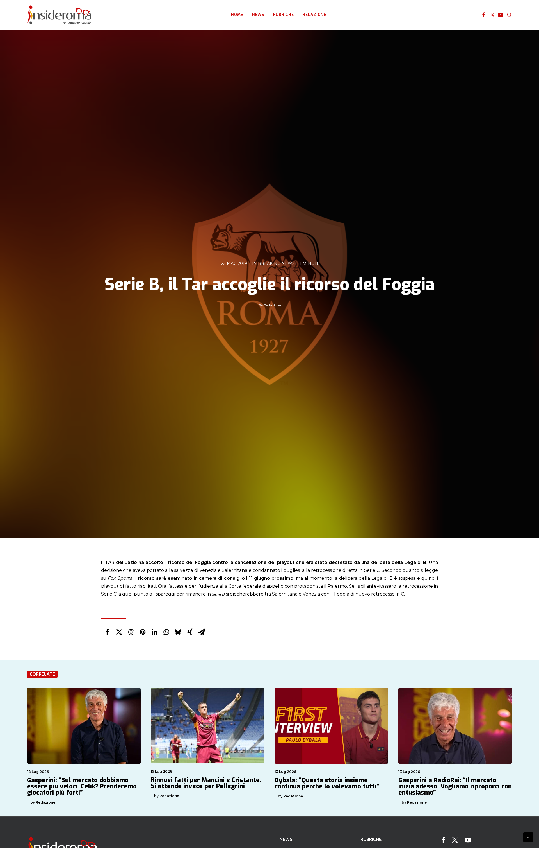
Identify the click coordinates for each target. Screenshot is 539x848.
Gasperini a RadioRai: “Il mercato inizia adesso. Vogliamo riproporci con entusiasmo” (455, 786)
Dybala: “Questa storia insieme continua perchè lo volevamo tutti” (327, 783)
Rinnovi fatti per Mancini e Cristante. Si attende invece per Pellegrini (206, 783)
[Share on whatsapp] (166, 632)
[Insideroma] (59, 15)
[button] (483, 15)
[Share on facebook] (107, 632)
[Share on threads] (130, 632)
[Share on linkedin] (154, 632)
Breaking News (276, 263)
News (258, 14)
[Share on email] (201, 632)
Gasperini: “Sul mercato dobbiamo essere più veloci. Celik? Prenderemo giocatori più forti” (82, 786)
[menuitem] (237, 15)
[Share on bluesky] (178, 632)
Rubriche (283, 14)
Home (237, 14)
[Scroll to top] (528, 836)
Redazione (314, 14)
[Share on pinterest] (142, 632)
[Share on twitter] (119, 632)
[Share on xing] (189, 632)
